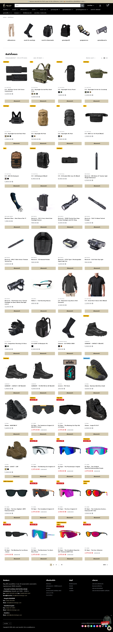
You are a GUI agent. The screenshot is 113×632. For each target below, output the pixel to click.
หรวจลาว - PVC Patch (64, 386)
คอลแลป (16, 13)
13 (61, 565)
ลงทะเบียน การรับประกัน (40, 13)
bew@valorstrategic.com (20, 595)
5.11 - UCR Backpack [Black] (39, 176)
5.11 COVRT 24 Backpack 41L (39, 343)
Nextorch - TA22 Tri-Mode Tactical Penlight (95, 219)
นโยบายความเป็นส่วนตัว (97, 584)
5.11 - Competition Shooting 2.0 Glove (16, 343)
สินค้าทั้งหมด (11, 17)
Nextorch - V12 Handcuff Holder (40, 259)
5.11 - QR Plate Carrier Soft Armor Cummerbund (15, 90)
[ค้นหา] (82, 5)
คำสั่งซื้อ (71, 588)
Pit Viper (33, 423)
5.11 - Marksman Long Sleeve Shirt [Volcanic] (68, 301)
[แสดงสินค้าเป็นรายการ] (107, 58)
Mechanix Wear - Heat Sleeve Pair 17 (15, 218)
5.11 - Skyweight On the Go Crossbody (96, 89)
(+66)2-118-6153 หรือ (12, 593)
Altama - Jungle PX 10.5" (92, 425)
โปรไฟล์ (71, 586)
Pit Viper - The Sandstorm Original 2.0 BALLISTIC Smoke (42, 426)
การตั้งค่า (71, 590)
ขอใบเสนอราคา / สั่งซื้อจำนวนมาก (54, 586)
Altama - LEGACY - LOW (11, 466)
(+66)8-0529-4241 (25, 593)
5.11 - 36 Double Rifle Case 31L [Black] (69, 176)
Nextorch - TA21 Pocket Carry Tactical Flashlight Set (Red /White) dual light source (16, 302)
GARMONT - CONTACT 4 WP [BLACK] (15, 386)
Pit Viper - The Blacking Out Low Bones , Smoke (16, 551)
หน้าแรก (4, 17)
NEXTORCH (87, 174)
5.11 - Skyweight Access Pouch (66, 89)
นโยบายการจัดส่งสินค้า (97, 588)
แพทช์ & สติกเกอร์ (95, 9)
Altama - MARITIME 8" (11, 425)
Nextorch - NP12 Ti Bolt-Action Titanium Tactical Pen (16, 260)
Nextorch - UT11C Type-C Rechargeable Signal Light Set (69, 260)
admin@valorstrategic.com (14, 615)
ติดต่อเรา (48, 588)
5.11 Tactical (8, 87)
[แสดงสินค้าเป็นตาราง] (104, 58)
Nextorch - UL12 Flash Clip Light (94, 259)
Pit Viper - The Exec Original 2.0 (67, 509)
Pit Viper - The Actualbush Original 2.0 (42, 509)
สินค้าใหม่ (5, 9)
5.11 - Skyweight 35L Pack (38, 133)
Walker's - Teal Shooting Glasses (41, 301)
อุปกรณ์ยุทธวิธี (54, 9)
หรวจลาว (60, 384)
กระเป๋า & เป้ (43, 9)
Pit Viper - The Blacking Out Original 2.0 (43, 466)
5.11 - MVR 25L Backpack (12, 176)
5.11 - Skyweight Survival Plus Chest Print (41, 90)
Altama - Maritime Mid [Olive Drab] (95, 386)
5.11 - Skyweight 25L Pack (65, 133)
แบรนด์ (14, 9)
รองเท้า (34, 9)
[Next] (110, 30)
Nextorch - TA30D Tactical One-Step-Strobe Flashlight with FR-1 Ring (69, 219)
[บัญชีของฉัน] (100, 5)
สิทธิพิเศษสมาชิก (27, 13)
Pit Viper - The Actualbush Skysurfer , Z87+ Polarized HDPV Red (69, 551)
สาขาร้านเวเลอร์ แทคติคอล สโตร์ (53, 590)
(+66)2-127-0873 (10, 608)
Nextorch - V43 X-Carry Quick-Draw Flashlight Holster (41, 219)
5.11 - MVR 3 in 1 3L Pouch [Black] (94, 133)
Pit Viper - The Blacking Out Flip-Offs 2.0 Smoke (69, 426)
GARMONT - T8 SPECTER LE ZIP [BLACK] (42, 386)
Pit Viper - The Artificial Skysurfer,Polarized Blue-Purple (94, 467)
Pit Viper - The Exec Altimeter (94, 550)
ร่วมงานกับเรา (49, 595)
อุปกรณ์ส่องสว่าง (67, 9)
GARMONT (87, 341)
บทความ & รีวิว (49, 593)
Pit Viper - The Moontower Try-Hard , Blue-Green (42, 551)
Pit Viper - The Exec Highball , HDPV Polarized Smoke (15, 510)
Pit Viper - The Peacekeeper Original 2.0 (69, 467)
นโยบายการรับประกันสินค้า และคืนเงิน (100, 590)
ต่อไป (104, 565)
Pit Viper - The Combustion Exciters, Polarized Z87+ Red (95, 510)
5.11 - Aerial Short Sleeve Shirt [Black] (96, 301)
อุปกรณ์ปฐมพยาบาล (81, 9)
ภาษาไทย (6, 623)
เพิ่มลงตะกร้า (17, 101)
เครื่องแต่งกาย (24, 9)
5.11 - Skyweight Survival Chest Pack (15, 133)
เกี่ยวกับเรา (48, 584)
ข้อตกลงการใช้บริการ (97, 586)
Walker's (33, 298)
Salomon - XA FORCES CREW (66, 343)
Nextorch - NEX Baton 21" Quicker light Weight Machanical (96, 177)
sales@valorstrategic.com (14, 603)
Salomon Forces (62, 341)
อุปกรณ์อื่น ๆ (6, 13)
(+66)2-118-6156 (10, 600)
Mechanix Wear (9, 216)
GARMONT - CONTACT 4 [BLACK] (94, 343)
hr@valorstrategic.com (13, 610)
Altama (87, 384)
